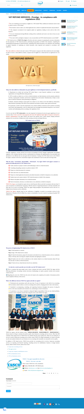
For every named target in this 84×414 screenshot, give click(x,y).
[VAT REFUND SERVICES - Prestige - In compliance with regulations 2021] (53, 373)
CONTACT (45, 10)
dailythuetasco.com (33, 368)
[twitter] (47, 404)
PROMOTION (52, 10)
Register (74, 1)
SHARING (65, 10)
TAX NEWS (59, 10)
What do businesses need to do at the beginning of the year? (72, 38)
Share (44, 373)
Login (68, 1)
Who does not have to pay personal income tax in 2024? (72, 21)
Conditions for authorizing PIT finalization (72, 32)
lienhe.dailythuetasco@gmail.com (35, 370)
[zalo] (59, 404)
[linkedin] (56, 404)
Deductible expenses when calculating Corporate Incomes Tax (72, 27)
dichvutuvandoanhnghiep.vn (46, 368)
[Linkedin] (51, 373)
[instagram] (53, 404)
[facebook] (44, 404)
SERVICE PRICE (38, 10)
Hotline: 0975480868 (11, 1)
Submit (8, 391)
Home (7, 13)
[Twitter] (49, 373)
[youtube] (50, 404)
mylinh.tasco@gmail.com (24, 1)
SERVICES (30, 10)
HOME (18, 10)
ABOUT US (24, 10)
